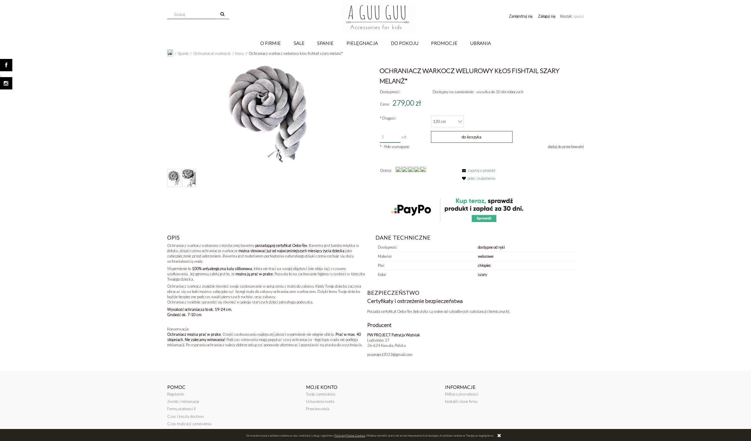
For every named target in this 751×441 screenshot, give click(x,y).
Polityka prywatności (461, 394)
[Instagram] (6, 83)
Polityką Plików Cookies (349, 435)
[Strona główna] (378, 17)
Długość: (388, 118)
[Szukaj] (222, 14)
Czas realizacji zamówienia (189, 423)
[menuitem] (270, 43)
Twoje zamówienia (320, 394)
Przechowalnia (317, 408)
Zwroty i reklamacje (183, 401)
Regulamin (175, 394)
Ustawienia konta (320, 401)
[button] (477, 170)
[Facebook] (6, 65)
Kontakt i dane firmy (461, 401)
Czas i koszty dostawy (185, 416)
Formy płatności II (181, 408)
